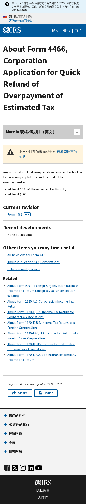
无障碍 (43, 497)
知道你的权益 (19, 424)
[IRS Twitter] (15, 467)
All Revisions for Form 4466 (26, 255)
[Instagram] (23, 467)
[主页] (12, 29)
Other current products (23, 269)
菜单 (78, 31)
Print (49, 393)
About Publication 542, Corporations (33, 262)
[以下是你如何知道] (43, 18)
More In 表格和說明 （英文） (31, 131)
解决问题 (15, 433)
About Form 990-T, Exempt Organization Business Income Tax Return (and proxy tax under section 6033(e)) (42, 291)
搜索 (55, 31)
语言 (12, 442)
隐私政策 (43, 491)
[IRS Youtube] (39, 467)
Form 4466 (18, 214)
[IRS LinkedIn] (31, 467)
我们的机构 (17, 415)
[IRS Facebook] (7, 467)
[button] (66, 31)
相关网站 (15, 451)
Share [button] (23, 393)
